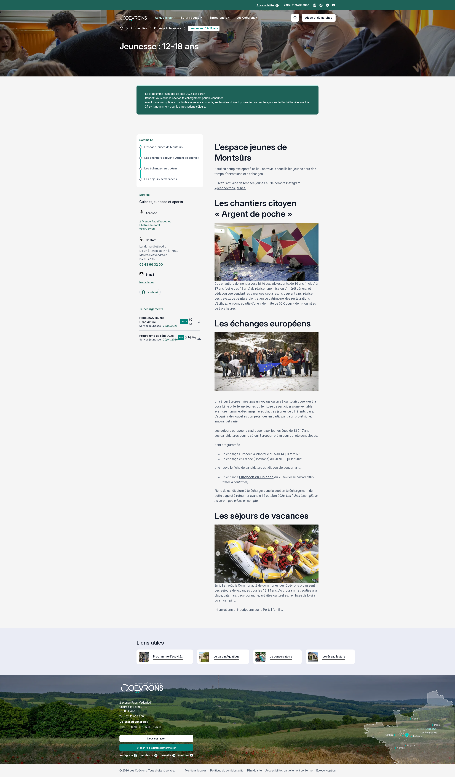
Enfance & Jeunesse (167, 28)
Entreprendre (218, 17)
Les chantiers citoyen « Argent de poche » (171, 157)
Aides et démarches (318, 17)
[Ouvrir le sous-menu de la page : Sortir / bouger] (202, 18)
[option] (169, 150)
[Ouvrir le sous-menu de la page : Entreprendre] (229, 18)
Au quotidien (163, 17)
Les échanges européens (161, 168)
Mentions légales (196, 770)
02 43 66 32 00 (151, 264)
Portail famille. (273, 609)
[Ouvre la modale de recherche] (295, 18)
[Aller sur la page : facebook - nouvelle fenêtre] (321, 5)
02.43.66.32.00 (135, 716)
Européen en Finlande (256, 477)
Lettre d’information (295, 5)
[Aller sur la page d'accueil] (133, 17)
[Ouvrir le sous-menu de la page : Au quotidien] (173, 18)
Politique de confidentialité (226, 770)
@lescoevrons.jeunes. (230, 188)
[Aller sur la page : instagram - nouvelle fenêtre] (314, 5)
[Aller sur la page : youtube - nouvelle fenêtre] (334, 5)
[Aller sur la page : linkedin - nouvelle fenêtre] (327, 5)
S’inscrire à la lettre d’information (156, 747)
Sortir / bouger (190, 17)
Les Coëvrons (246, 17)
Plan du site (254, 770)
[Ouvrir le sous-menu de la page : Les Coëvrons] (257, 18)
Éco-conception (326, 770)
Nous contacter (156, 738)
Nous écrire (146, 282)
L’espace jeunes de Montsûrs (163, 147)
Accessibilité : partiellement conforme (289, 770)
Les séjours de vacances (160, 179)
